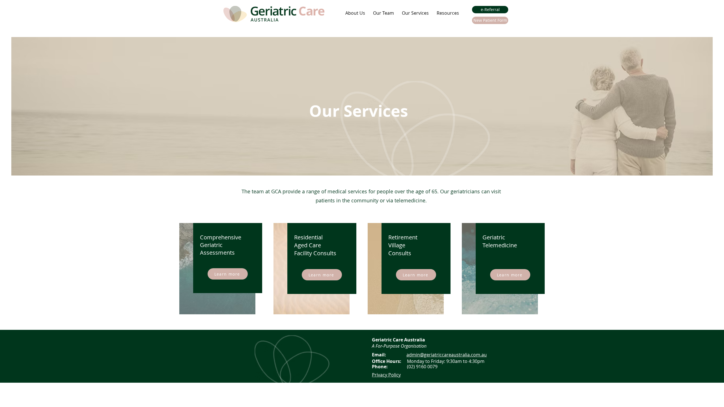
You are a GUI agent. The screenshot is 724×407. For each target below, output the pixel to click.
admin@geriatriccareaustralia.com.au (446, 355)
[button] (355, 13)
